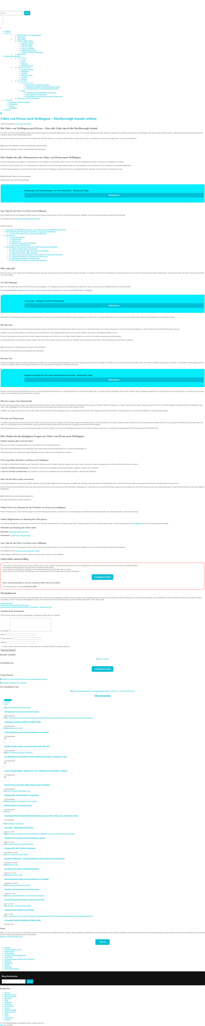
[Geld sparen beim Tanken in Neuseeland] (17, 906)
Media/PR (7, 961)
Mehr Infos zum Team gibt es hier (11, 936)
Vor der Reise (21, 58)
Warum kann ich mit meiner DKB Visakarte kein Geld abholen (27, 785)
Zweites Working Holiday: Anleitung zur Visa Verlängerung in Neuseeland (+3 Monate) (35, 771)
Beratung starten (26, 44)
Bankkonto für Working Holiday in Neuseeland (21, 795)
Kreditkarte (137, 523)
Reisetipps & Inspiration (12, 56)
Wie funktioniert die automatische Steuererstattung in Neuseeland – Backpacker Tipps (35, 756)
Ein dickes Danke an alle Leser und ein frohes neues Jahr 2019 (27, 746)
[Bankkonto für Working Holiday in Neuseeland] (17, 791)
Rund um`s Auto (27, 75)
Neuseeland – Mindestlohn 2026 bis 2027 (19, 828)
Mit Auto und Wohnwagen (19, 245)
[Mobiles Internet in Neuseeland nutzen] (20, 801)
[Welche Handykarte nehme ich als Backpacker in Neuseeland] (13, 728)
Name (3, 634)
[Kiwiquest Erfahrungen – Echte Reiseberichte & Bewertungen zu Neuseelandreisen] (16, 854)
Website (3, 642)
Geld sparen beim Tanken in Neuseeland (19, 910)
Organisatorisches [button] (27, 83)
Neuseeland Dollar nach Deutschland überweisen (42, 89)
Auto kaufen (21, 39)
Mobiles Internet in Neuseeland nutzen (18, 805)
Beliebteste (8, 700)
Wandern (24, 73)
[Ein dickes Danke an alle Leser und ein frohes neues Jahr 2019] (7, 742)
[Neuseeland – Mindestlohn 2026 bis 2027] (13, 823)
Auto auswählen (26, 46)
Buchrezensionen (27, 66)
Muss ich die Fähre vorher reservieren (23, 252)
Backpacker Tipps (7, 603)
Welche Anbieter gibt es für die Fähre (23, 249)
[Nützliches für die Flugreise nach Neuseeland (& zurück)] (39, 834)
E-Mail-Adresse (6, 638)
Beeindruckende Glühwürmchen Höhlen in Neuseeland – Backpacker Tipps (26, 607)
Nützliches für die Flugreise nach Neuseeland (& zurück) (24, 838)
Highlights (24, 71)
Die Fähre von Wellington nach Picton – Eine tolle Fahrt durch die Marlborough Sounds (35, 229)
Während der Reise (23, 67)
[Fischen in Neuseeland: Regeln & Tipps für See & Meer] (24, 895)
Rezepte (24, 79)
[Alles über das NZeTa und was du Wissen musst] (17, 707)
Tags (5, 704)
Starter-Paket (21, 54)
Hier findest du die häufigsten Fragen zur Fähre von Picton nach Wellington (31, 247)
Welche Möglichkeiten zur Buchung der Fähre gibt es (28, 256)
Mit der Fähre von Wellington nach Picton (15, 605)
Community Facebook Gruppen (19, 102)
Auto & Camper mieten (25, 41)
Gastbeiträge (13, 108)
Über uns (7, 110)
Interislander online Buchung (20, 535)
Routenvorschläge (27, 69)
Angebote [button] (7, 33)
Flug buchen (21, 37)
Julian (29, 124)
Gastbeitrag (8, 1002)
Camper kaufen (9, 951)
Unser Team (8, 957)
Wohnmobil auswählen (29, 50)
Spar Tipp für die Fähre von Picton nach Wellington (28, 233)
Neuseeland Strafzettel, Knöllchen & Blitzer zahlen (43, 87)
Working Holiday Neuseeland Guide (88, 4)
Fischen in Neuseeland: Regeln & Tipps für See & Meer (24, 900)
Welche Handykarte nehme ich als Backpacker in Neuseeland (26, 732)
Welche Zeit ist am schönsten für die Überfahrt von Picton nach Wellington (35, 254)
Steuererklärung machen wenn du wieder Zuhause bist (44, 96)
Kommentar (5, 631)
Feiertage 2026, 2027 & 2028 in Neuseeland (19, 848)
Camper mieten (9, 953)
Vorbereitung (8, 1017)
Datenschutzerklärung (11, 969)
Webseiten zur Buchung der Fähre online (24, 258)
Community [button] (8, 100)
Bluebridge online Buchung (18, 532)
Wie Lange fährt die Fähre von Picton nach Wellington (29, 251)
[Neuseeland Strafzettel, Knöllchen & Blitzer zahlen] (48, 718)
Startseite (7, 31)
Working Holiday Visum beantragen (29, 35)
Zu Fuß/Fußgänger (17, 237)
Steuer (23, 90)
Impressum (8, 967)
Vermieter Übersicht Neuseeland (32, 52)
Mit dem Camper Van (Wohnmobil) (22, 243)
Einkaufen (24, 64)
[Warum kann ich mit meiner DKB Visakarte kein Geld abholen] (7, 781)
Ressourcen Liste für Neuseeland (28, 98)
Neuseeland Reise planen (12, 949)
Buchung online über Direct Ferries (27, 219)
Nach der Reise (22, 81)
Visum (23, 60)
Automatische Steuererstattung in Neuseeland (41, 92)
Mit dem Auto (15, 239)
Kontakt (7, 965)
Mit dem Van (15, 241)
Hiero (2, 1025)
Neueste (7, 702)
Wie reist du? (10, 235)
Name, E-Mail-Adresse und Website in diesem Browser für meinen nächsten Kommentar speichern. (36, 646)
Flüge (23, 62)
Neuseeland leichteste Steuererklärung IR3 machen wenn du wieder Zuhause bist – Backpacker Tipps (41, 816)
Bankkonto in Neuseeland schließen (38, 85)
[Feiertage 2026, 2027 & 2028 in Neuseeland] (19, 844)
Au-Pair (24, 77)
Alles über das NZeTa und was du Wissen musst (21, 712)
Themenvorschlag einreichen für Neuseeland (19, 959)
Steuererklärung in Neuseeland (36, 94)
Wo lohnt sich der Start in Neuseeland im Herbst (21, 869)
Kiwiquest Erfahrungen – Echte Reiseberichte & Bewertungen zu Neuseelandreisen (34, 858)
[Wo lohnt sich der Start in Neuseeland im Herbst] (11, 864)
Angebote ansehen (27, 43)
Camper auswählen (27, 48)
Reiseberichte (13, 104)
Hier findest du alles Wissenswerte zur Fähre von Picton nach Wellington (30, 231)
